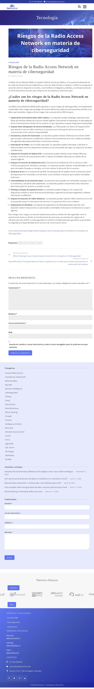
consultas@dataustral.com (20, 666)
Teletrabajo (9, 455)
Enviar (9, 557)
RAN (39, 243)
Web (10, 332)
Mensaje (9, 532)
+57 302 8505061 (16, 662)
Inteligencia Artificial (13, 424)
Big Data (8, 385)
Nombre (12, 314)
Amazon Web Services (14, 373)
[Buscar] (79, 6)
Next (12, 604)
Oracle (7, 436)
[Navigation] (85, 6)
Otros (7, 439)
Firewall (8, 416)
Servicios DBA (12, 618)
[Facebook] (9, 678)
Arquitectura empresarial (15, 377)
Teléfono (9, 523)
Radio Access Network (27, 243)
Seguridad (9, 443)
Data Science (10, 404)
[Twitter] (14, 678)
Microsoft (9, 428)
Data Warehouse (12, 408)
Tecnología (13, 62)
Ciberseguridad (11, 392)
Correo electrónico (17, 323)
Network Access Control (14, 432)
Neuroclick (60, 685)
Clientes (8, 396)
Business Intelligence (13, 388)
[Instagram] (19, 678)
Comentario (14, 288)
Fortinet (8, 420)
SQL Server (9, 447)
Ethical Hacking (11, 412)
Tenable (8, 459)
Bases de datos (11, 381)
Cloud (7, 400)
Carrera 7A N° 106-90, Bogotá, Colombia (25, 671)
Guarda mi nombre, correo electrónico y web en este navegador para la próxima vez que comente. (48, 345)
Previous (13, 588)
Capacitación (12, 627)
